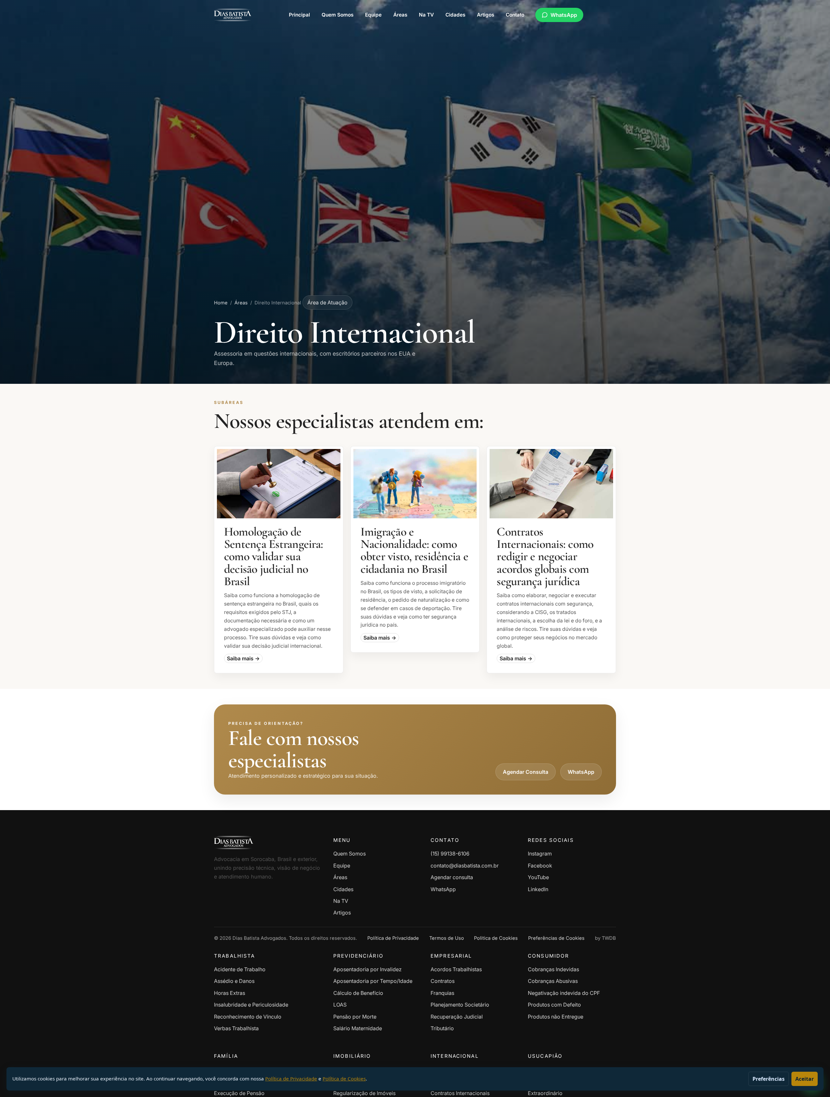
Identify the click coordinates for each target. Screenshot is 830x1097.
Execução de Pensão (239, 1093)
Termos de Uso (446, 938)
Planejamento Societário (460, 1004)
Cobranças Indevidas (553, 969)
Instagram (540, 853)
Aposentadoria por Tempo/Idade (372, 981)
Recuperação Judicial (457, 1016)
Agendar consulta (452, 877)
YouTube (538, 877)
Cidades (455, 15)
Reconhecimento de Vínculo (247, 1016)
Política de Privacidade (393, 938)
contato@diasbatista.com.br (465, 865)
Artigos (485, 15)
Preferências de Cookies (556, 938)
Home (221, 303)
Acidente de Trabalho (240, 969)
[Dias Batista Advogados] (232, 15)
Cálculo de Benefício (358, 993)
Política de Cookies (344, 1078)
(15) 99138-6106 (450, 853)
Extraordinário (545, 1093)
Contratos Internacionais (460, 1093)
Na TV (426, 15)
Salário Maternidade (357, 1028)
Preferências (769, 1078)
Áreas (400, 15)
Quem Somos (337, 15)
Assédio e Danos (234, 981)
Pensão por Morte (354, 1016)
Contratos (443, 981)
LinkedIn (538, 889)
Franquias (442, 993)
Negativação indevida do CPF (564, 993)
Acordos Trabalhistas (456, 969)
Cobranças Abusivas (553, 981)
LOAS (340, 1004)
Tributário (442, 1028)
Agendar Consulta (525, 772)
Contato (515, 15)
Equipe (373, 15)
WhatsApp (564, 15)
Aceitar (804, 1078)
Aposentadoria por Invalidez (367, 969)
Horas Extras (229, 993)
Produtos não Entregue (555, 1016)
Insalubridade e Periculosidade (251, 1004)
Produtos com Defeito (554, 1004)
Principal (299, 15)
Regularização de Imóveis (364, 1093)
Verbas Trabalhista (236, 1028)
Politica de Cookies (496, 938)
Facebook (540, 865)
